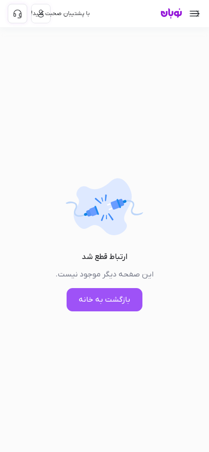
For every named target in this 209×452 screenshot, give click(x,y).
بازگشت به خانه (104, 300)
